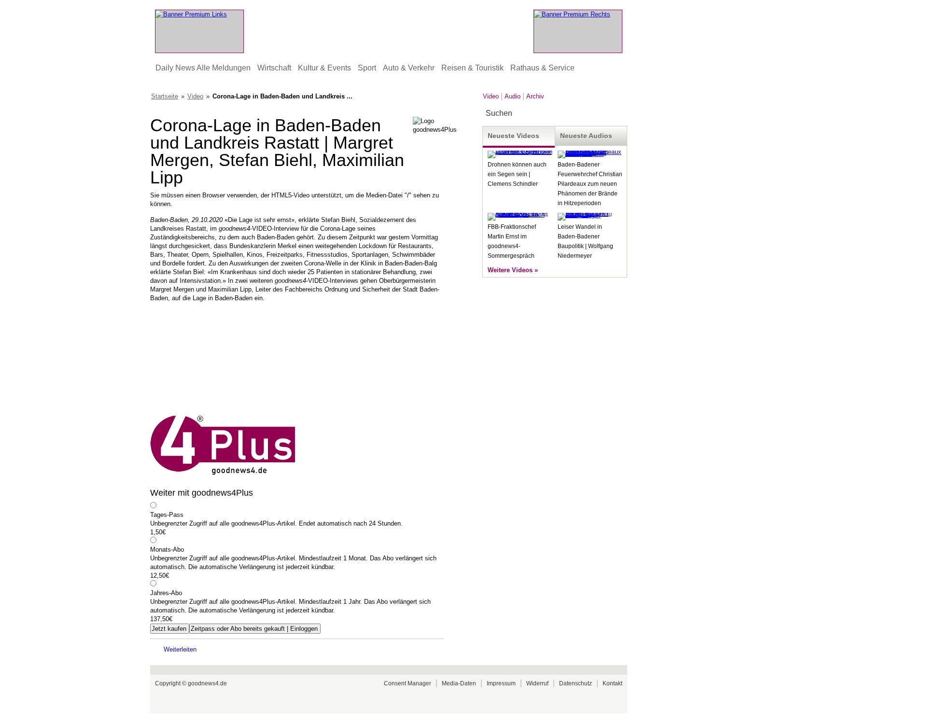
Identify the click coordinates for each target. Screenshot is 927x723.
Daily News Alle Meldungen (203, 68)
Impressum (501, 683)
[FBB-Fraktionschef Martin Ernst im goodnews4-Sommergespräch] (520, 214)
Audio (512, 96)
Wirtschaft (274, 68)
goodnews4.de (207, 683)
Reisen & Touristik (472, 68)
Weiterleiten (180, 649)
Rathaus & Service (542, 68)
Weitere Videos (510, 270)
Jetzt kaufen (169, 628)
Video (195, 96)
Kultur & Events (324, 68)
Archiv (535, 96)
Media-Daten (459, 683)
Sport (367, 68)
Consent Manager (407, 683)
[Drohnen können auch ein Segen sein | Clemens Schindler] (520, 151)
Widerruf (537, 683)
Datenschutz (575, 683)
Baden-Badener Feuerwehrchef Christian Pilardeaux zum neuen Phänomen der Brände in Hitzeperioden (590, 184)
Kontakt (612, 683)
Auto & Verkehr (409, 68)
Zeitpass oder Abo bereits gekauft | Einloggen (254, 628)
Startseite (164, 96)
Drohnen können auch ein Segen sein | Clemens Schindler (517, 174)
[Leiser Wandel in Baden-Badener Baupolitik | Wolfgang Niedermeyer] (590, 215)
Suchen (619, 114)
